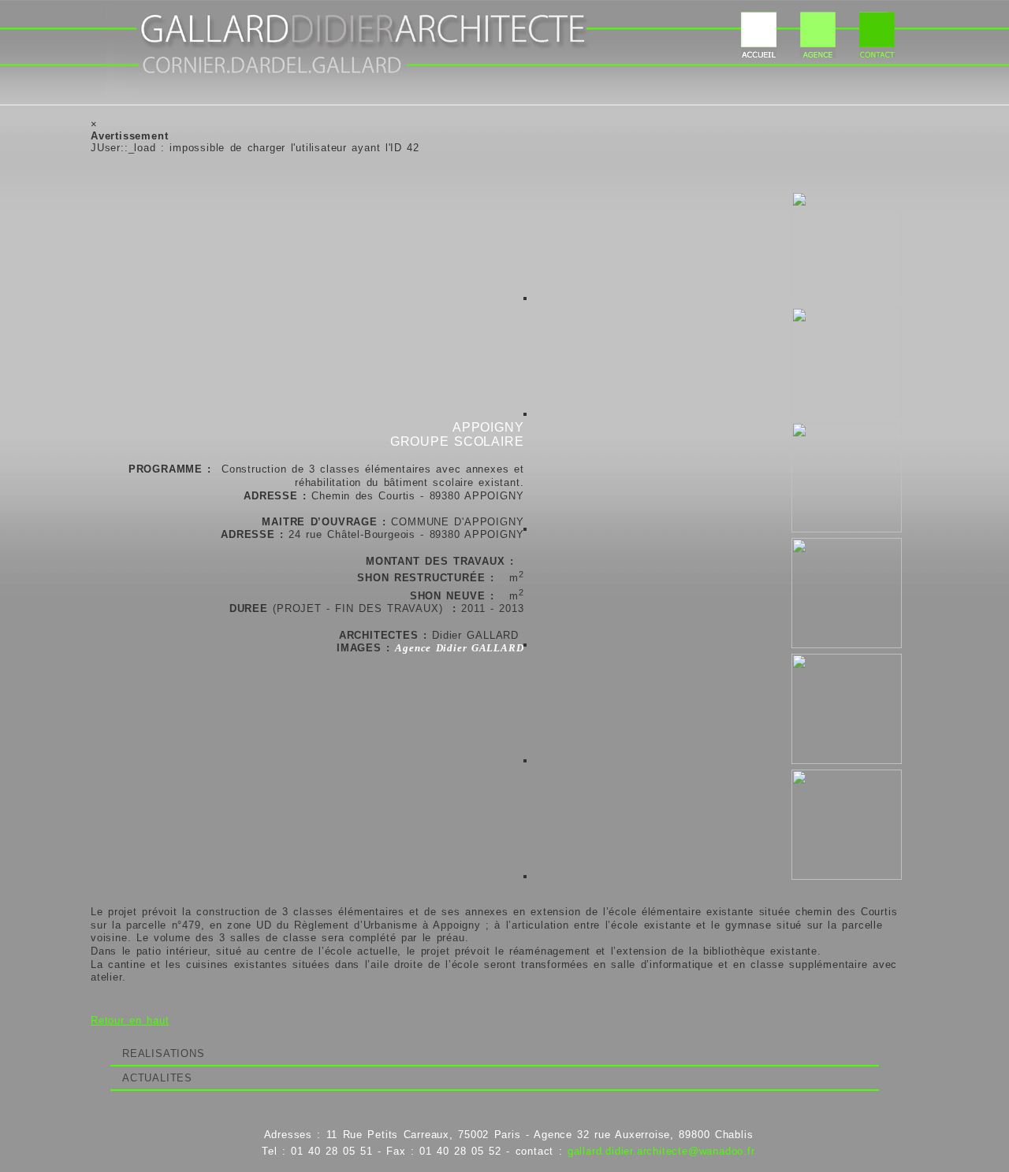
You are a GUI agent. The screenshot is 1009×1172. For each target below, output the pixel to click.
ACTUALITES (157, 1078)
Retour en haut (130, 1020)
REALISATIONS (163, 1053)
